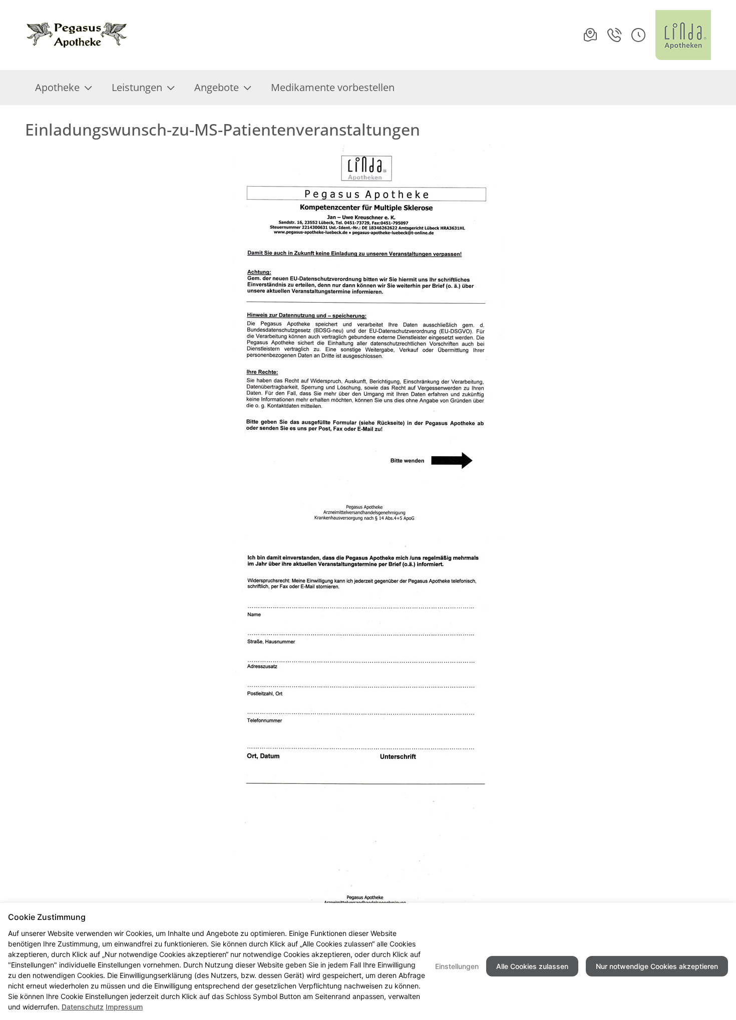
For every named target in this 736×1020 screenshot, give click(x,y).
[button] (638, 35)
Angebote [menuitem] (216, 87)
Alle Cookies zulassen (532, 966)
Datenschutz (83, 1006)
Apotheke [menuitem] (57, 87)
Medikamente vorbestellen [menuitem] (333, 87)
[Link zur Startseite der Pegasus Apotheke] (83, 35)
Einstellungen (457, 966)
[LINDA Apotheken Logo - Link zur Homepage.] (683, 35)
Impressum (124, 1006)
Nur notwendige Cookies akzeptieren (657, 966)
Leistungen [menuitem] (137, 87)
